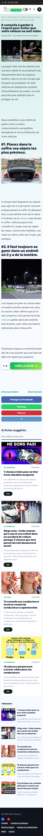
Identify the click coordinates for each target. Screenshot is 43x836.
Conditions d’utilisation (19, 823)
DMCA (3, 832)
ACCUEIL (4, 823)
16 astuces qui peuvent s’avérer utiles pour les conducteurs (18, 669)
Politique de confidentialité (27, 827)
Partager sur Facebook (21, 399)
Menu (39, 9)
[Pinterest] (5, 2)
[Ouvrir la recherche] (34, 9)
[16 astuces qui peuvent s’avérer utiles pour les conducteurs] (21, 648)
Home (3, 17)
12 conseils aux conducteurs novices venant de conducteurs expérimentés (21, 604)
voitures (5, 319)
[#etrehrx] (30, 9)
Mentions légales (7, 827)
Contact (12, 832)
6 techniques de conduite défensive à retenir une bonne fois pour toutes (29, 785)
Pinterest (21, 413)
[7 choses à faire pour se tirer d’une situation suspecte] (21, 453)
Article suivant (35, 392)
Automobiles (12, 17)
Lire (8, 494)
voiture (23, 218)
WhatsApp (21, 407)
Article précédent (9, 392)
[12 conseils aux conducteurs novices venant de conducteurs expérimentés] (21, 583)
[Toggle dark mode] (25, 9)
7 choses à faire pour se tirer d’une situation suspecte (21, 473)
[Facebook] (2, 2)
